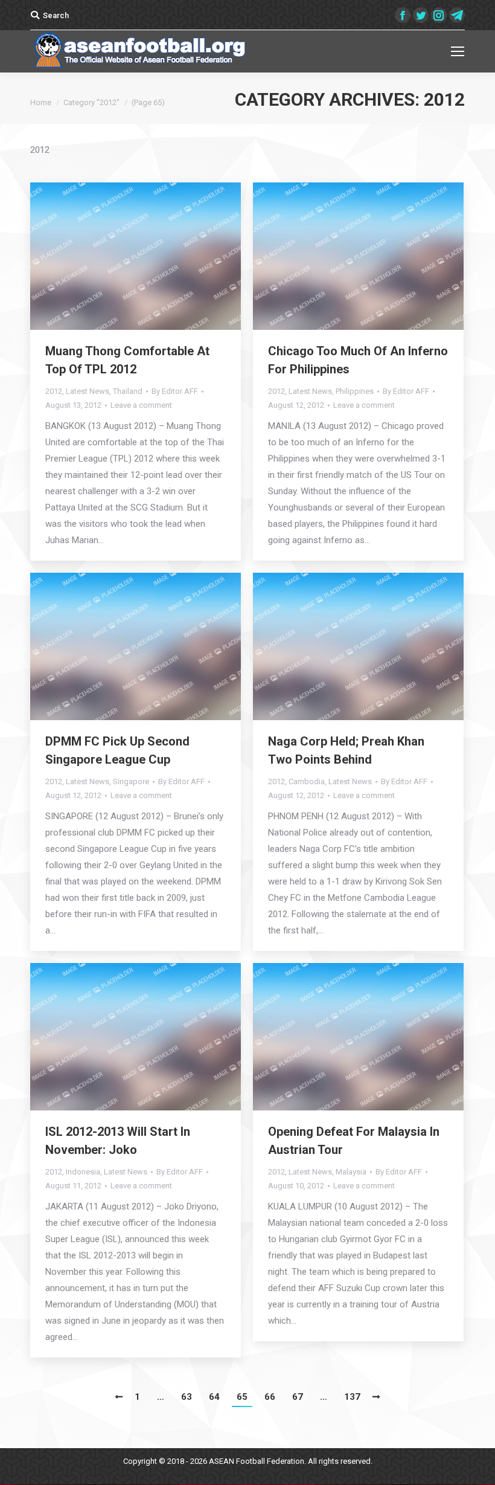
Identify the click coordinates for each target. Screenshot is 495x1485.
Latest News (87, 391)
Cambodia (307, 781)
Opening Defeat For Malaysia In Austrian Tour (353, 1140)
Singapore (131, 781)
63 (186, 1396)
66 (269, 1396)
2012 (53, 391)
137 (352, 1396)
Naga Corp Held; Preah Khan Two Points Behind (346, 750)
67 (297, 1396)
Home (40, 102)
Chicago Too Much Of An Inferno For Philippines (358, 360)
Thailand (127, 391)
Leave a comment (141, 405)
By (175, 391)
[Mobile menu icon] (457, 51)
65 (242, 1396)
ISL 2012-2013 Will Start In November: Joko (117, 1140)
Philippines (355, 391)
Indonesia (83, 1171)
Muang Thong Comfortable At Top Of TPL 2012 (127, 360)
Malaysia (351, 1171)
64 (214, 1396)
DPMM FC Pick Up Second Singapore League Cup (117, 750)
